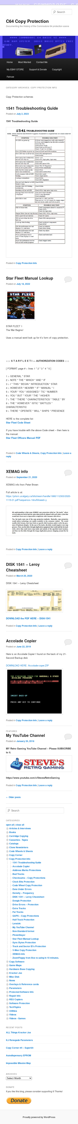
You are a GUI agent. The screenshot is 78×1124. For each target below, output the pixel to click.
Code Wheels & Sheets (27, 453)
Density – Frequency (23, 893)
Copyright (57, 69)
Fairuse (10, 76)
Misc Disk (14, 976)
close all (20, 824)
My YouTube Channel (25, 735)
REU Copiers (16, 999)
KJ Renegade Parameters (19, 1040)
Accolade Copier (21, 640)
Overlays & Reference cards (24, 984)
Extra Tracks (19, 908)
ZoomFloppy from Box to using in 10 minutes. (36, 957)
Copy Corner (15, 855)
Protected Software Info (21, 991)
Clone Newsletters (18, 847)
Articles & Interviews (20, 828)
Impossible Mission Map (18, 1063)
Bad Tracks (18, 874)
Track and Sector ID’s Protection (29, 946)
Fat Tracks (18, 912)
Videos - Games (17, 1018)
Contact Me (42, 62)
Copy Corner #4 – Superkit (19, 1047)
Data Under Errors (22, 889)
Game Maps (15, 965)
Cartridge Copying (18, 836)
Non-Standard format (23, 931)
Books (12, 832)
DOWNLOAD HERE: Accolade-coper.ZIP (27, 665)
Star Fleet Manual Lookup (29, 278)
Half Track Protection (23, 919)
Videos (12, 1014)
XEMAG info (17, 471)
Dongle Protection (22, 900)
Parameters (15, 988)
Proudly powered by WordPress (39, 1117)
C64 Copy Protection (27, 21)
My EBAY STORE (15, 69)
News (12, 980)
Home (10, 62)
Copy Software (16, 961)
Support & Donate (38, 69)
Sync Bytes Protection (24, 942)
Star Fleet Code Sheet (18, 422)
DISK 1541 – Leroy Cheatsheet (23, 567)
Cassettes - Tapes (18, 839)
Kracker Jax (15, 973)
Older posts (13, 797)
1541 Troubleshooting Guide (32, 108)
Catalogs (14, 843)
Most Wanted (24, 62)
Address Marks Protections (27, 870)
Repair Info (14, 995)
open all (10, 824)
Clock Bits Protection (23, 881)
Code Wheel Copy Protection (27, 885)
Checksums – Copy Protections (29, 877)
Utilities (13, 1010)
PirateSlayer (19, 935)
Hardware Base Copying (21, 969)
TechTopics (15, 1007)
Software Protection (19, 1003)
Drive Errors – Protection (25, 904)
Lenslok (17, 923)
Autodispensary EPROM (18, 1055)
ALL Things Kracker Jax (18, 1032)
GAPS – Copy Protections (26, 915)
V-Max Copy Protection (24, 950)
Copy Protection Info (26, 263)
